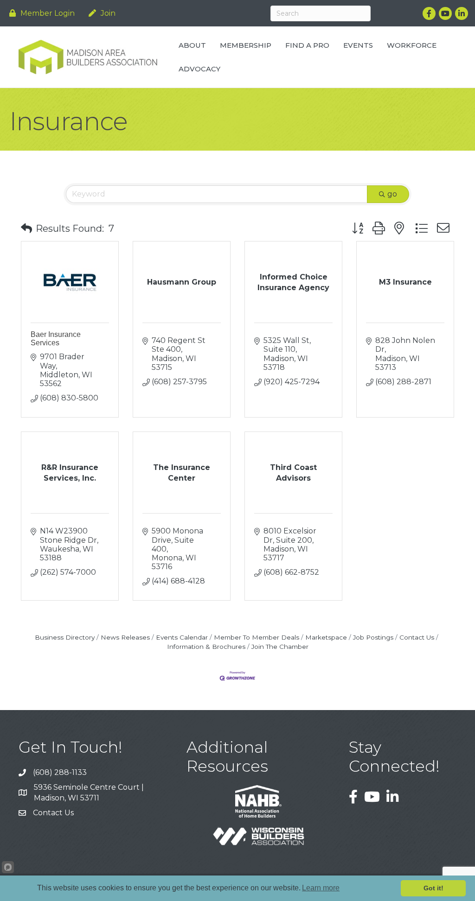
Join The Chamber (279, 646)
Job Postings (373, 637)
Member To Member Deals (256, 637)
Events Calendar (182, 637)
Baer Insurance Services (56, 338)
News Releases (125, 637)
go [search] (392, 194)
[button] (26, 228)
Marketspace (326, 637)
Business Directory (65, 637)
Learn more (321, 888)
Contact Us (416, 637)
